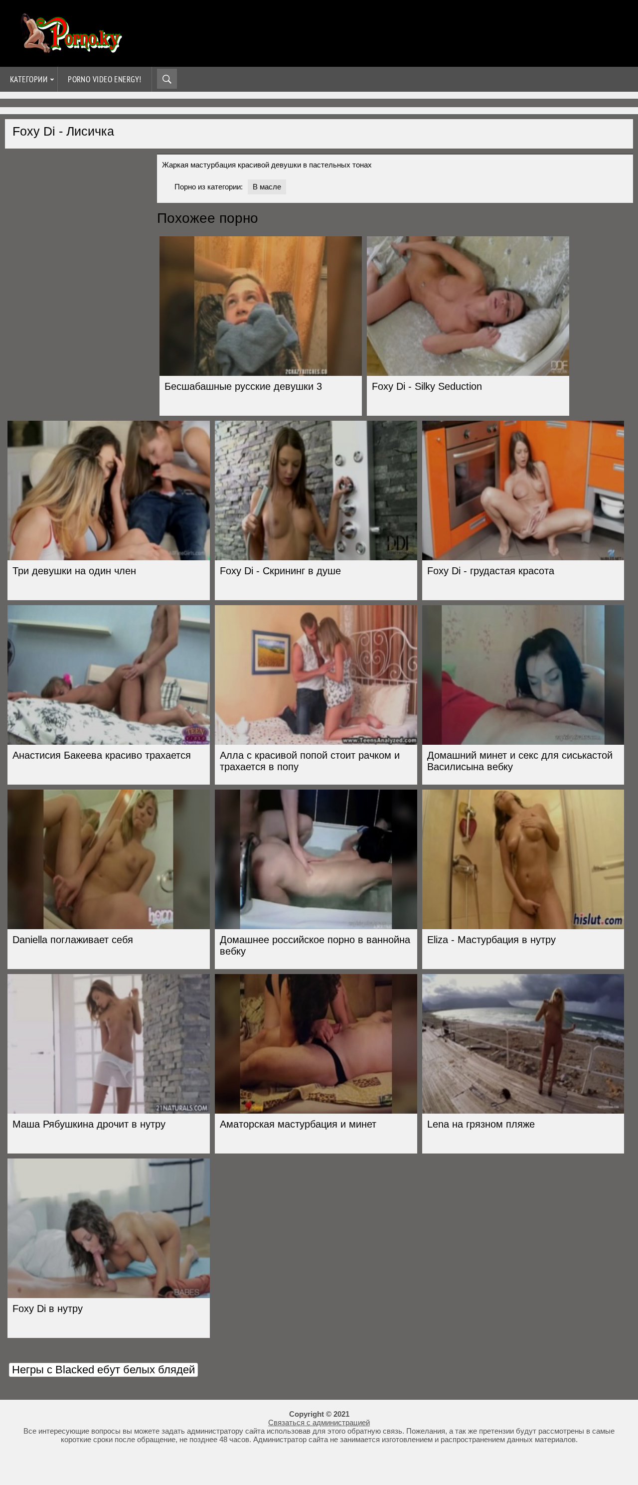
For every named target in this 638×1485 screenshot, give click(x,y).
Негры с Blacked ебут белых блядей (103, 1369)
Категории (28, 79)
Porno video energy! (105, 79)
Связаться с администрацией (319, 1422)
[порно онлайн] (70, 48)
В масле (267, 186)
